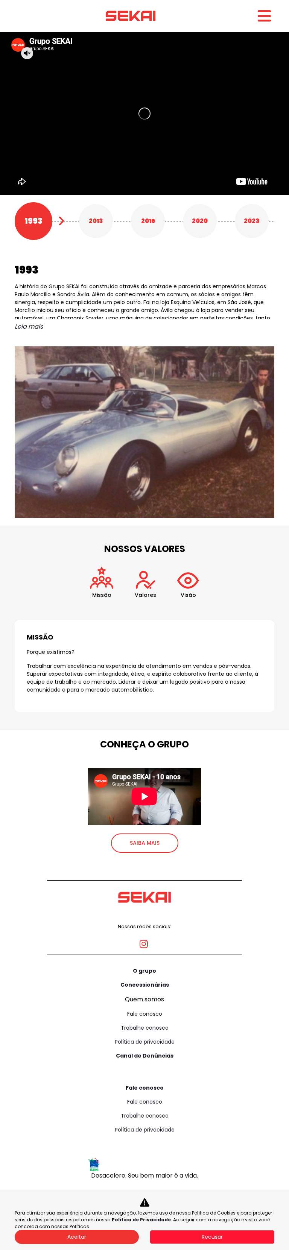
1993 (33, 221)
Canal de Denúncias (144, 1055)
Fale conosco (144, 1014)
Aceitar (76, 1237)
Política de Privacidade (141, 1219)
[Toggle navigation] (264, 16)
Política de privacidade (145, 1042)
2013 (96, 221)
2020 (200, 221)
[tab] (101, 590)
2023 (252, 221)
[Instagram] (144, 941)
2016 (148, 221)
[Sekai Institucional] (131, 16)
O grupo (144, 971)
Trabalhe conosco (145, 1028)
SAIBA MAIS (145, 843)
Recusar (212, 1237)
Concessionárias (144, 985)
